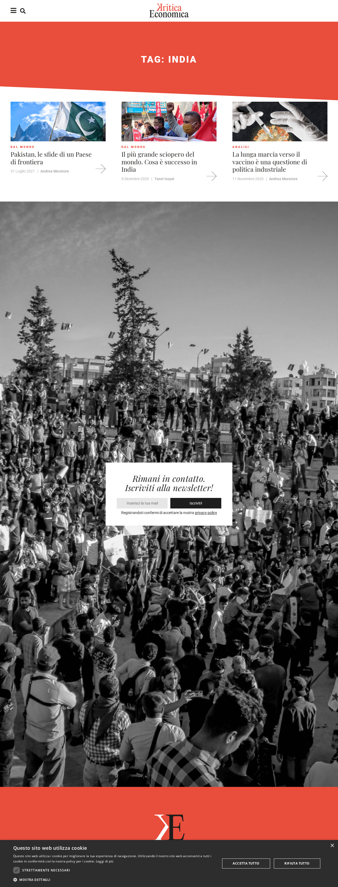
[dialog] (169, 863)
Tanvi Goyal (164, 179)
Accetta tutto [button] (246, 863)
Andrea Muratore (54, 171)
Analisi (240, 147)
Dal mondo (23, 147)
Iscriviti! (196, 503)
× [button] (332, 846)
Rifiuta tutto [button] (296, 863)
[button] (113, 879)
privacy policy (206, 513)
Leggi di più (105, 861)
